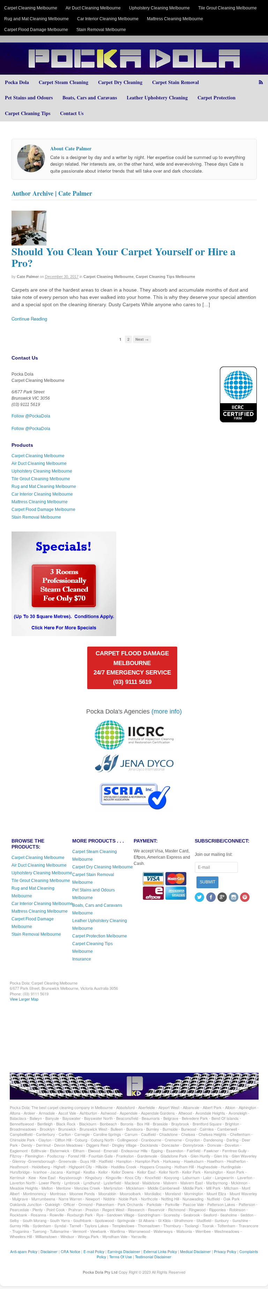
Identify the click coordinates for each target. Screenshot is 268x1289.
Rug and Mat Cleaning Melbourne (36, 18)
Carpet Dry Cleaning (120, 82)
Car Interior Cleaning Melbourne (108, 18)
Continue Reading (29, 318)
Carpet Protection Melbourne (99, 936)
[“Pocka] (64, 633)
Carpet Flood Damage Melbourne (36, 29)
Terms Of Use (120, 1256)
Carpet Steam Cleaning (63, 82)
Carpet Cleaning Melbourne (30, 8)
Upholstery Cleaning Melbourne (159, 8)
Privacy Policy (225, 1251)
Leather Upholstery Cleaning (157, 97)
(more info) (166, 711)
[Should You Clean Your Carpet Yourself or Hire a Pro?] (29, 242)
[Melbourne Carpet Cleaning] (134, 71)
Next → (142, 339)
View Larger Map (24, 999)
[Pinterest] (245, 897)
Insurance (81, 959)
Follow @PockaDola (31, 416)
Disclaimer (49, 1251)
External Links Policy (160, 1251)
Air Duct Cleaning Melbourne (93, 8)
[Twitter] (200, 897)
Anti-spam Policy (23, 1251)
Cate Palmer (28, 276)
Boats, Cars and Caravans (89, 97)
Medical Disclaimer (195, 1251)
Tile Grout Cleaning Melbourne (227, 8)
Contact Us (71, 113)
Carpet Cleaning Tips (27, 113)
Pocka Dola (17, 82)
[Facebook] (211, 897)
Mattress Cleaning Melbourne (175, 18)
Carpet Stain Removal (175, 82)
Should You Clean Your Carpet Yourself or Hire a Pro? (124, 256)
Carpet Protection (217, 97)
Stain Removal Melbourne (101, 29)
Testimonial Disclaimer (153, 1256)
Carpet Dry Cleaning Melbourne (102, 867)
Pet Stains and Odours (29, 97)
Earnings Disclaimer (123, 1251)
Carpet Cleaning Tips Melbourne (165, 276)
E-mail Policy (93, 1251)
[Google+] (222, 897)
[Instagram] (234, 897)
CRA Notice (70, 1251)
